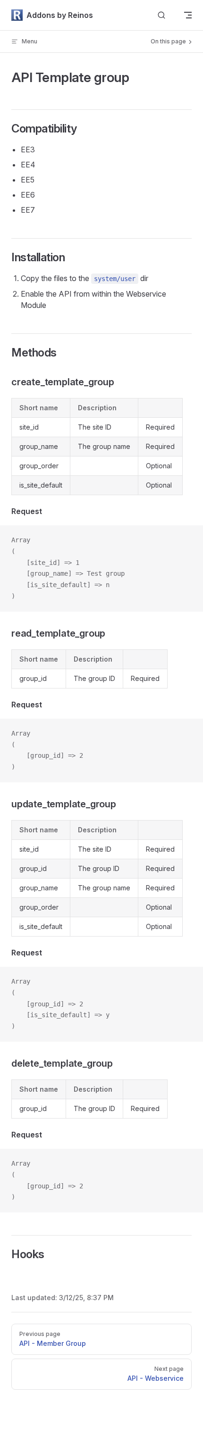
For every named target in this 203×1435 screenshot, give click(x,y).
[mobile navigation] (188, 15)
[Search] (161, 15)
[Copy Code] (187, 540)
